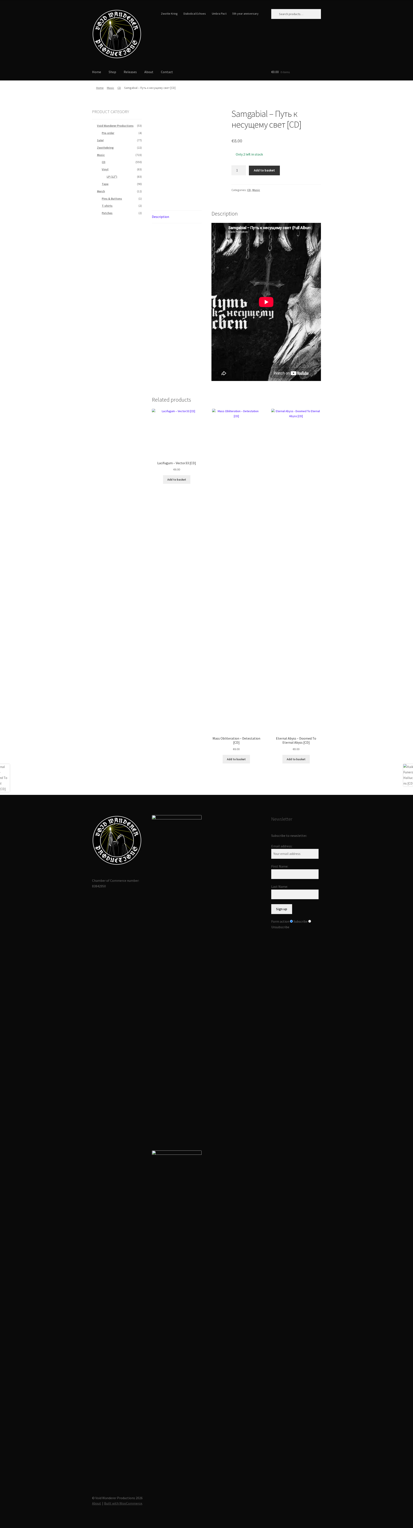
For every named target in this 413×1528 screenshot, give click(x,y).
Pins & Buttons (112, 198)
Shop (112, 72)
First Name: (279, 866)
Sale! (100, 140)
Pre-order (108, 133)
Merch (101, 191)
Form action (280, 921)
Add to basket (264, 170)
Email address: (281, 846)
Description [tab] (160, 216)
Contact (167, 72)
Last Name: (279, 886)
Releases (130, 72)
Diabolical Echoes (194, 13)
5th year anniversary (245, 13)
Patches (107, 213)
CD (119, 88)
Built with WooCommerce (123, 1503)
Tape (105, 184)
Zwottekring (105, 148)
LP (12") (112, 177)
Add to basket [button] (176, 479)
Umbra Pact (219, 13)
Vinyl (105, 169)
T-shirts (107, 206)
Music (110, 88)
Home (96, 72)
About (148, 72)
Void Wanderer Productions (115, 126)
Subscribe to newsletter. (289, 835)
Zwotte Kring (169, 13)
